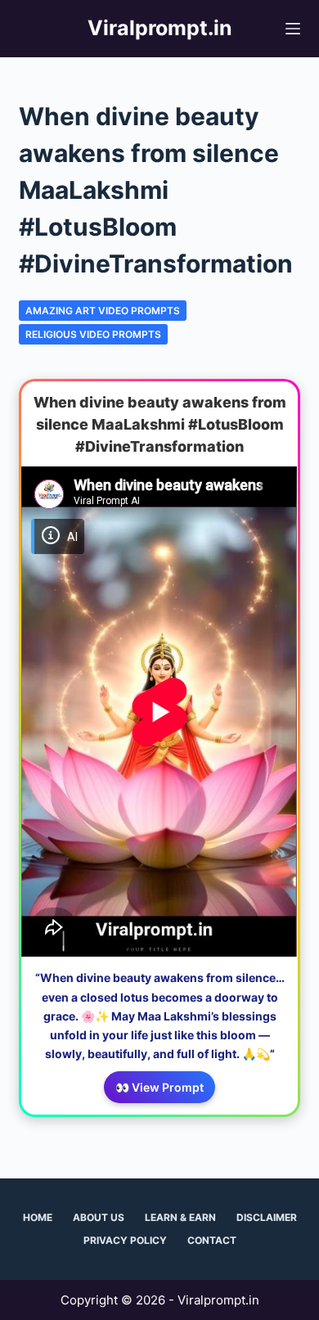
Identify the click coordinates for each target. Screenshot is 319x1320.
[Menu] (292, 28)
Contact (211, 1240)
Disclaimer (266, 1217)
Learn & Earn (180, 1217)
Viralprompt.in (160, 28)
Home (37, 1217)
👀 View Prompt (159, 1087)
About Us (98, 1217)
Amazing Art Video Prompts (102, 310)
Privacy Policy (125, 1240)
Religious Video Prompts (93, 334)
